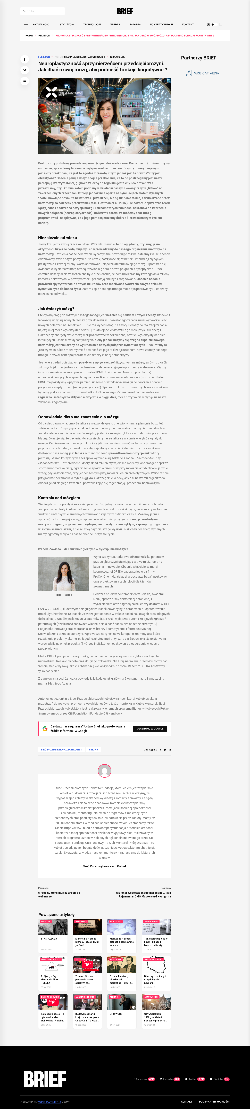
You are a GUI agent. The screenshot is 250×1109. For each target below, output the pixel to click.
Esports (135, 24)
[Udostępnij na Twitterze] (24, 70)
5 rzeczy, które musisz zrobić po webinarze (59, 894)
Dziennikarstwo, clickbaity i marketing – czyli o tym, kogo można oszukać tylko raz (120, 983)
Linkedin (171, 1079)
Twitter (196, 1079)
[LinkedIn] (170, 749)
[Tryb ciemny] (220, 24)
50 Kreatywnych (161, 24)
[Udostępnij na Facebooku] (24, 59)
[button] (26, 24)
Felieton (44, 35)
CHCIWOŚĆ (116, 1014)
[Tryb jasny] (208, 24)
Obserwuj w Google (150, 728)
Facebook (145, 1079)
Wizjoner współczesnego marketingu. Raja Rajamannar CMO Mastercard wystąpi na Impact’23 (143, 894)
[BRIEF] (125, 11)
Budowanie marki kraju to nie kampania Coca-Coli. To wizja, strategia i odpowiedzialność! (87, 1021)
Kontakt (188, 24)
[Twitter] (165, 749)
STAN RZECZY (49, 938)
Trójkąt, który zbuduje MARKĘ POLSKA (50, 979)
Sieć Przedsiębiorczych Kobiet (84, 56)
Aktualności (41, 24)
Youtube (221, 1079)
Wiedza (115, 24)
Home (29, 35)
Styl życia (67, 24)
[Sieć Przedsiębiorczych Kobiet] (104, 771)
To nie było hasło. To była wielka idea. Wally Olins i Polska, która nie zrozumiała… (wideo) (52, 1021)
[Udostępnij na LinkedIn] (24, 81)
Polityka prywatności (214, 1101)
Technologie (92, 24)
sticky (93, 749)
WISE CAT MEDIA (49, 1102)
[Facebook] (160, 749)
